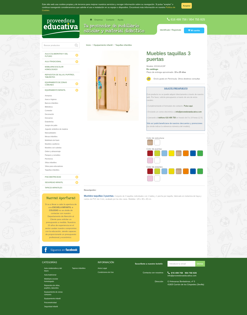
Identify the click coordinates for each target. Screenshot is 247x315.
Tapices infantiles (53, 188)
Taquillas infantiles (52, 170)
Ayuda (120, 20)
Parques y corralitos (52, 155)
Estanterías (49, 122)
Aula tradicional (53, 62)
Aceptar (186, 6)
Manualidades (50, 133)
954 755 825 (197, 19)
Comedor (48, 111)
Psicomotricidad (53, 177)
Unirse (200, 264)
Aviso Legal (102, 268)
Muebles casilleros (52, 144)
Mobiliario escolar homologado (54, 68)
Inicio (88, 45)
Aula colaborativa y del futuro (56, 55)
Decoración (49, 114)
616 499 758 (179, 19)
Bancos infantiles (51, 103)
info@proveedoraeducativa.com (182, 275)
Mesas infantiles (51, 137)
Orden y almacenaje (53, 151)
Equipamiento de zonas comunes (56, 83)
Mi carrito (195, 30)
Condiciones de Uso (106, 272)
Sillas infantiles (51, 163)
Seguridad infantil (54, 182)
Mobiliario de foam (52, 140)
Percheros (49, 159)
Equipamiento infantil (55, 90)
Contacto (110, 20)
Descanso (49, 118)
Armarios (48, 96)
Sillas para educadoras (54, 166)
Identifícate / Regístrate (170, 30)
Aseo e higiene (51, 99)
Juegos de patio (51, 125)
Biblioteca (49, 107)
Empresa (98, 20)
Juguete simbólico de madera (56, 129)
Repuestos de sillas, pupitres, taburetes (59, 76)
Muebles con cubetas (53, 148)
